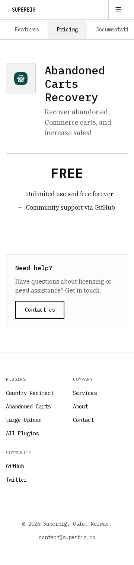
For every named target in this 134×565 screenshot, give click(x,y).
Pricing (67, 29)
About (80, 406)
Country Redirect (30, 393)
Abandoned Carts (28, 406)
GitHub (15, 466)
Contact (83, 420)
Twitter (16, 479)
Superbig (24, 9)
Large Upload (24, 420)
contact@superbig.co (67, 537)
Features (27, 29)
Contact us (40, 309)
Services (85, 393)
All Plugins (22, 433)
